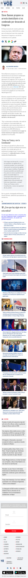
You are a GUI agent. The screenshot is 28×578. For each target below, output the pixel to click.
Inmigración (19, 544)
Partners (18, 551)
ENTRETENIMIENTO (20, 546)
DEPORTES (6, 549)
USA (13, 8)
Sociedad (6, 546)
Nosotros (6, 553)
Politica (18, 8)
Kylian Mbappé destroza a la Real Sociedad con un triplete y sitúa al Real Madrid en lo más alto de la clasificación (13, 462)
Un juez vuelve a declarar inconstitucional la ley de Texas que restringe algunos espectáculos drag (14, 256)
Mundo (17, 542)
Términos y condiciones (9, 562)
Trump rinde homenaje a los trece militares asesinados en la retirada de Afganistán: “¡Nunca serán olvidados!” (13, 482)
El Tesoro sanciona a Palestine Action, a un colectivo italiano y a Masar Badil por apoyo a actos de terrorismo (15, 224)
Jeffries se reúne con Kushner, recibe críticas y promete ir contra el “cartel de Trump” (14, 393)
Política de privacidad (20, 559)
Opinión (6, 551)
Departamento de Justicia (11, 203)
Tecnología (18, 549)
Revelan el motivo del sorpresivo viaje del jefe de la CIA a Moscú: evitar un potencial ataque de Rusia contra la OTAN (13, 424)
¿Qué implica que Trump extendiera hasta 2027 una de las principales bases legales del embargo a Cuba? (14, 275)
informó (15, 87)
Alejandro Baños (12, 66)
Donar (2, 8)
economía (6, 544)
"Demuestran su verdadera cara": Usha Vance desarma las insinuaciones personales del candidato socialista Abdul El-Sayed (13, 412)
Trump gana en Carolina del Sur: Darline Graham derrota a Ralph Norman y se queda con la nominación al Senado (14, 374)
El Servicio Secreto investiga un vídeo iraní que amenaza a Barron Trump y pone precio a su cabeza (15, 234)
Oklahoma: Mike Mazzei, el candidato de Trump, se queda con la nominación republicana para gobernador (14, 294)
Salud (23, 8)
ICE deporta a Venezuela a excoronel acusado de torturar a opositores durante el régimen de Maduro (13, 442)
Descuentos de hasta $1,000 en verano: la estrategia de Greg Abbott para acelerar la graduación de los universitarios (13, 355)
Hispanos (8, 8)
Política (5, 12)
